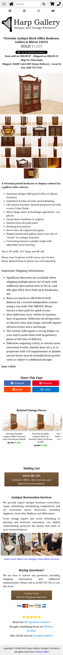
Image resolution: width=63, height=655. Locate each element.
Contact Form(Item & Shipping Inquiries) (32, 595)
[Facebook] (10, 11)
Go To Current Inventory (33, 52)
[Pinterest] (24, 11)
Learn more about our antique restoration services (31, 558)
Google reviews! (43, 635)
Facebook (18, 383)
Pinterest (47, 383)
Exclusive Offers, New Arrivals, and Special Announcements (31, 479)
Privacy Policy (42, 651)
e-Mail (47, 389)
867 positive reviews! (37, 622)
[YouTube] (53, 11)
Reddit (18, 389)
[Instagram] (38, 11)
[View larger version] (31, 93)
